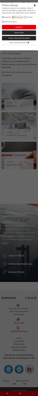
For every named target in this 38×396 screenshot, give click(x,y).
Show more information (18, 42)
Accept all (19, 27)
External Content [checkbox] (10, 22)
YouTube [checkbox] (29, 17)
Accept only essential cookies (19, 38)
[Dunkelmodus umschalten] (35, 5)
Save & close (19, 32)
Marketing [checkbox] (18, 17)
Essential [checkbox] (7, 17)
